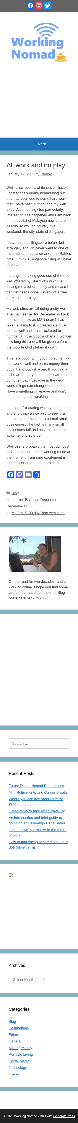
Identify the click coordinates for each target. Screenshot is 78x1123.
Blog (15, 493)
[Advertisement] (39, 104)
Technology (18, 1068)
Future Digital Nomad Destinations (36, 786)
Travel (14, 1074)
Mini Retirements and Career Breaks (38, 792)
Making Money (20, 1048)
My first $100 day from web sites (38, 513)
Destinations (19, 1028)
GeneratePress (64, 1116)
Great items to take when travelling (37, 811)
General (15, 1041)
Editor (13, 1035)
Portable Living (21, 1054)
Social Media (19, 1061)
